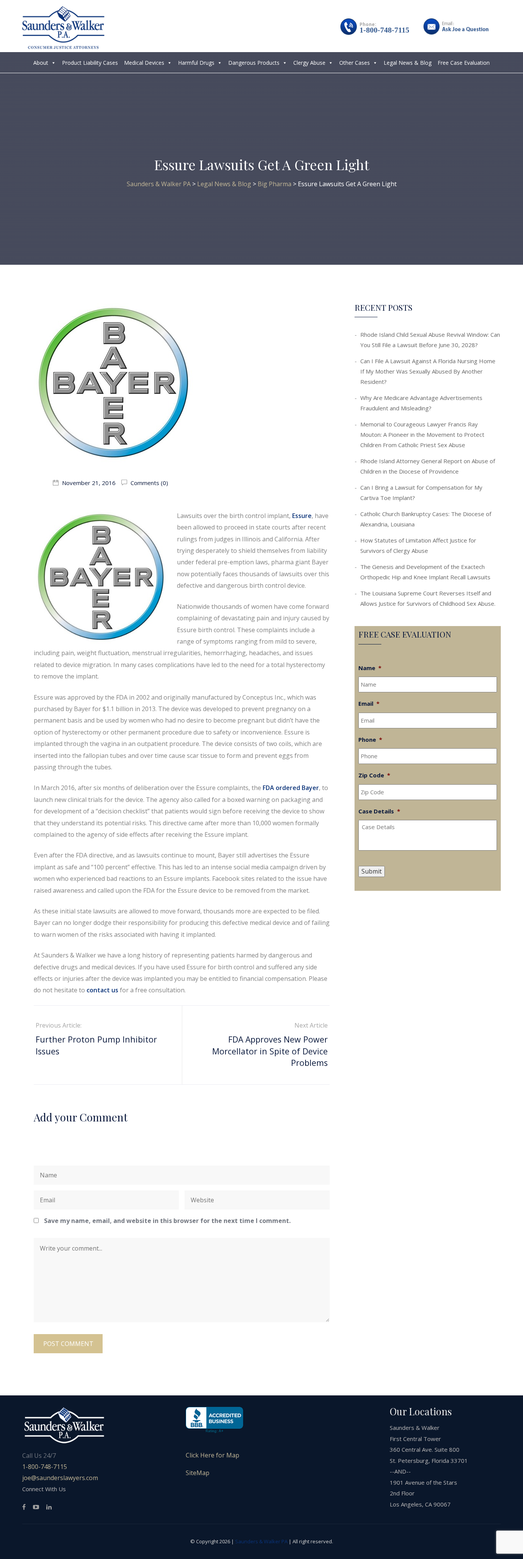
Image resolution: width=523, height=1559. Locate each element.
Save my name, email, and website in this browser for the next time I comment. (167, 1220)
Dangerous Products (253, 62)
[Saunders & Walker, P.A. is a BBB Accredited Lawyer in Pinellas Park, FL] (214, 1420)
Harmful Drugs (196, 62)
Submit (371, 871)
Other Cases (354, 62)
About (40, 62)
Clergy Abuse (309, 62)
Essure (302, 515)
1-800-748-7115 (384, 30)
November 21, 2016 (89, 483)
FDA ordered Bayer (291, 788)
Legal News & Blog (407, 62)
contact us (102, 990)
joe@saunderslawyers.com (60, 1478)
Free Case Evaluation (464, 62)
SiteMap (197, 1473)
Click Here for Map (212, 1455)
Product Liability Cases (90, 62)
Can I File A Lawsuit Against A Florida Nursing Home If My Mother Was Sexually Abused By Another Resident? (427, 371)
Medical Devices (144, 62)
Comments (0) (148, 483)
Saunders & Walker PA (261, 1541)
